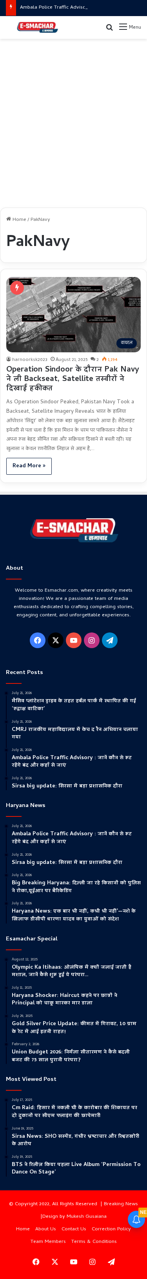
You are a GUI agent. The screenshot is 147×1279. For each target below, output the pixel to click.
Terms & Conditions (94, 1242)
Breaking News (121, 1204)
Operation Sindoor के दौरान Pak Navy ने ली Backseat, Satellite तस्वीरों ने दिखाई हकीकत (72, 379)
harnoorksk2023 (29, 360)
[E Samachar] (37, 27)
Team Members (48, 1242)
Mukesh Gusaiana (87, 1217)
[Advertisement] (73, 120)
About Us (45, 1229)
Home (18, 220)
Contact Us (74, 1229)
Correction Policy (111, 1229)
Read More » (29, 466)
